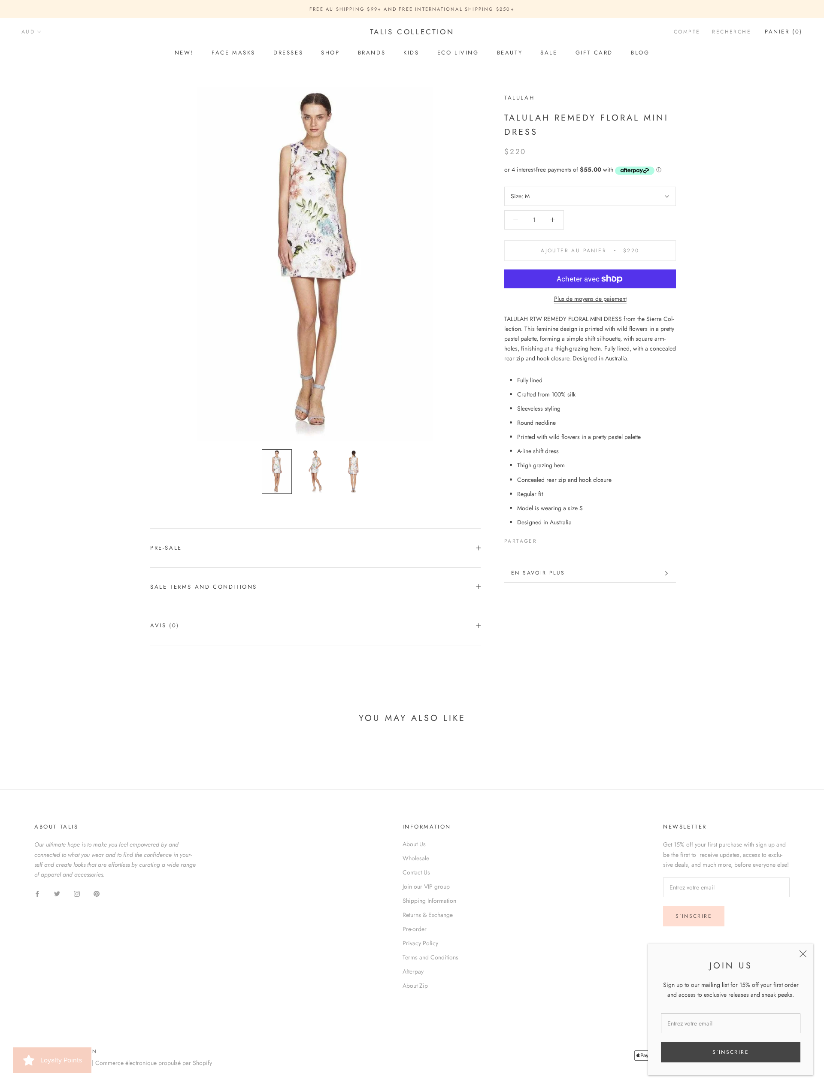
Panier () (784, 32)
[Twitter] (556, 539)
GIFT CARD (594, 52)
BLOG (640, 52)
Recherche (731, 32)
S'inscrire (730, 1052)
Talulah (519, 98)
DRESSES (288, 52)
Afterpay (413, 971)
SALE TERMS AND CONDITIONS (203, 587)
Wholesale (416, 858)
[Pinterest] (567, 539)
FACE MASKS (233, 52)
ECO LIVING (458, 52)
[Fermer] (803, 954)
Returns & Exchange (428, 915)
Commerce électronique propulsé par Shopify (153, 1063)
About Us (414, 844)
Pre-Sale (166, 548)
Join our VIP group (426, 886)
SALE (548, 52)
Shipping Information (429, 900)
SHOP (330, 52)
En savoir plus (538, 573)
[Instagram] (77, 893)
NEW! (184, 52)
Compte (687, 32)
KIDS (411, 52)
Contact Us (416, 872)
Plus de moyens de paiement (590, 298)
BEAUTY (510, 52)
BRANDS (372, 52)
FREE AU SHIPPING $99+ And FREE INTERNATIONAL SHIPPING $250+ (412, 9)
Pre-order (415, 929)
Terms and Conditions (430, 957)
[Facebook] (545, 539)
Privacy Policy (420, 943)
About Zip (415, 985)
